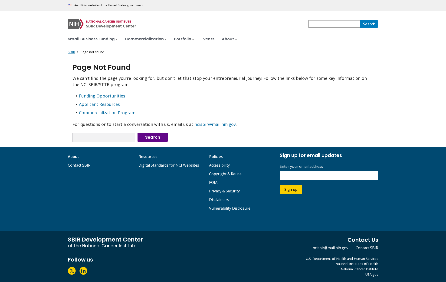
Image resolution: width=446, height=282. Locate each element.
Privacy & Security (224, 191)
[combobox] (334, 24)
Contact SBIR (79, 165)
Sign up (291, 189)
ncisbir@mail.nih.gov (215, 124)
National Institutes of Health (356, 264)
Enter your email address (301, 166)
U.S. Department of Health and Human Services (342, 258)
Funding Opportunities (102, 96)
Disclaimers (219, 199)
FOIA (213, 182)
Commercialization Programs (108, 112)
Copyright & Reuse (225, 173)
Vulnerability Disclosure (229, 208)
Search (152, 137)
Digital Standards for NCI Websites (168, 165)
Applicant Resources (99, 104)
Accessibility (219, 165)
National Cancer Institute (359, 269)
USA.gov (371, 274)
